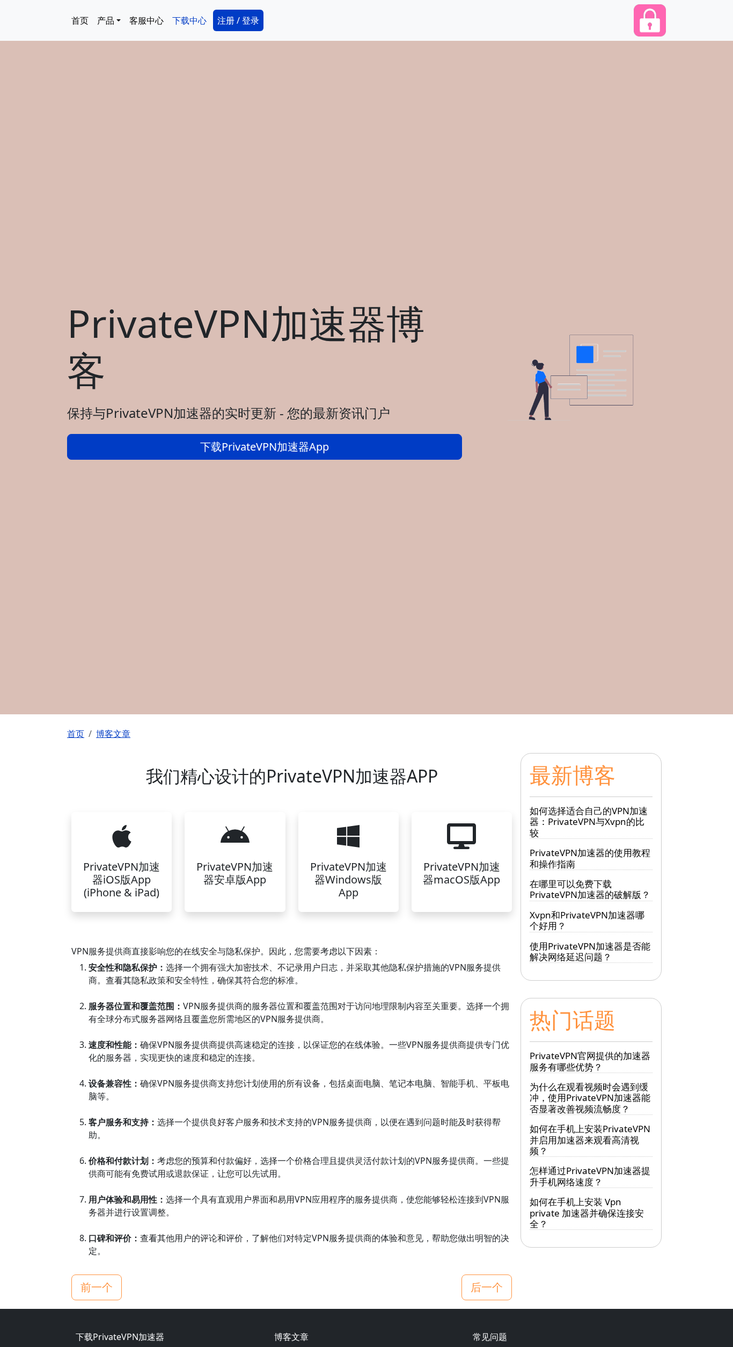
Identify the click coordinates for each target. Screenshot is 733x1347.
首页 (80, 20)
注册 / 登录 (238, 20)
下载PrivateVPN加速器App (264, 446)
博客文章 (113, 734)
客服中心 (146, 20)
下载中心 (189, 20)
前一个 (96, 1287)
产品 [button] (105, 20)
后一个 (487, 1287)
